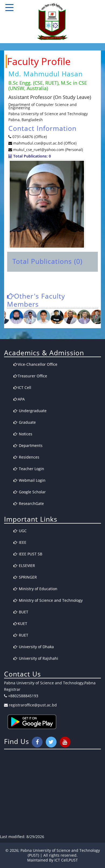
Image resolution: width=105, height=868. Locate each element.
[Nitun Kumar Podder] (96, 317)
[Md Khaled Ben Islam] (42, 317)
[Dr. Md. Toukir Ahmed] (28, 317)
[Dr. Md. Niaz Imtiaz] (82, 317)
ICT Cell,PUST (66, 860)
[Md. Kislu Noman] (69, 317)
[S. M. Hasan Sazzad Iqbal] (15, 317)
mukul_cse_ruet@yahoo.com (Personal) (48, 149)
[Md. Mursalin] (55, 317)
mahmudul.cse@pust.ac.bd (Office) (44, 143)
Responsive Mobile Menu (9, 7)
